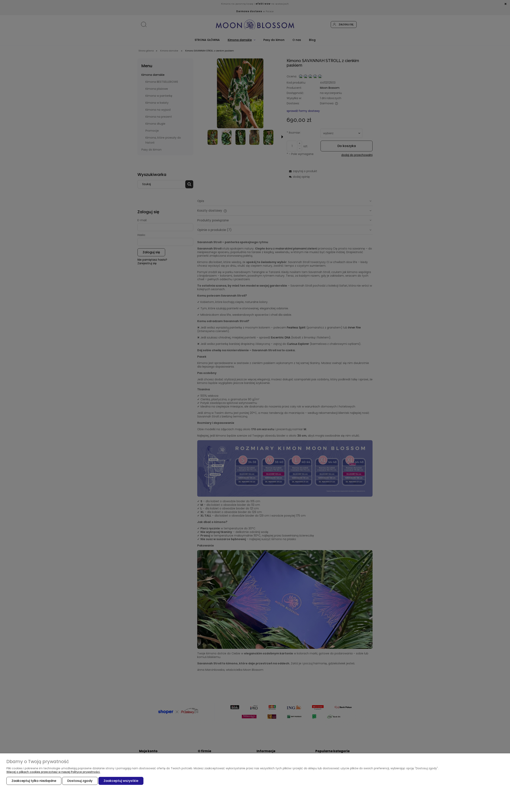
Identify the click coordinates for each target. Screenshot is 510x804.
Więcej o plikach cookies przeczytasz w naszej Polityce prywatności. (53, 772)
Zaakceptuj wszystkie (121, 780)
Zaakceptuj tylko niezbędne (34, 780)
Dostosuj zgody (79, 780)
